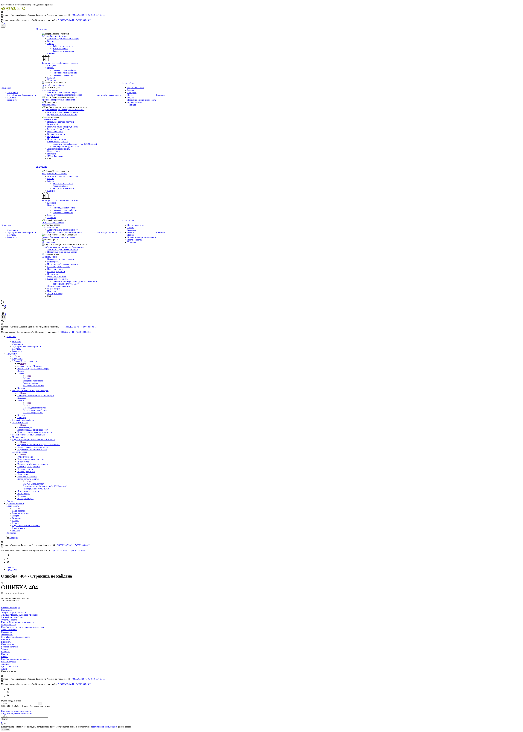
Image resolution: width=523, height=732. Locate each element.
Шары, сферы (53, 151)
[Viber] (8, 559)
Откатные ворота (50, 90)
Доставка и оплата (112, 95)
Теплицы (51, 80)
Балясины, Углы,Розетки (58, 129)
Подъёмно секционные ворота (141, 100)
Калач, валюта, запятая (57, 141)
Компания (6, 88)
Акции (100, 95)
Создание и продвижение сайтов (16, 713)
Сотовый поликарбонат (53, 85)
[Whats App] (8, 562)
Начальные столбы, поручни (60, 122)
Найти (4, 719)
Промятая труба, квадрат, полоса (62, 127)
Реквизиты (12, 100)
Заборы (50, 43)
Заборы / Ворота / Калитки (54, 36)
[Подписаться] (40, 703)
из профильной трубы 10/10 (66, 146)
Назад (17, 339)
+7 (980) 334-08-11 (96, 15)
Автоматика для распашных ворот (63, 38)
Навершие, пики (55, 131)
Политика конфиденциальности (16, 711)
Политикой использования (104, 727)
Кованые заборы (60, 48)
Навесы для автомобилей (64, 70)
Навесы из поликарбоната (65, 73)
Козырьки (51, 65)
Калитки (51, 53)
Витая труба (53, 124)
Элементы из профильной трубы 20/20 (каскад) (75, 144)
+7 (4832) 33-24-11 (65, 20)
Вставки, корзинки (56, 134)
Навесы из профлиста (63, 75)
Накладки (51, 154)
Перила (130, 97)
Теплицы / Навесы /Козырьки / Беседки (60, 63)
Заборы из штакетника (63, 51)
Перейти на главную (10, 607)
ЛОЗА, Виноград (55, 156)
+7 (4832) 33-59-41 (78, 15)
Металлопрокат (49, 104)
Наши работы (128, 83)
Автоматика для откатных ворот (62, 92)
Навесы (50, 68)
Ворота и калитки (135, 87)
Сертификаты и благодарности (21, 95)
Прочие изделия (134, 102)
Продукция (41, 29)
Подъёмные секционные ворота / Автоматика (63, 109)
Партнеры (11, 97)
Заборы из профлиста (63, 46)
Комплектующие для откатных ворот (64, 95)
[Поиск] (3, 26)
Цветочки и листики (56, 139)
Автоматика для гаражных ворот (62, 112)
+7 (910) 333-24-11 (83, 20)
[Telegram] (8, 556)
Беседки (51, 77)
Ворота (50, 41)
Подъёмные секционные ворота (62, 114)
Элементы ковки (49, 119)
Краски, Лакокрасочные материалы (58, 100)
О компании (12, 92)
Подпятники (53, 136)
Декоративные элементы (58, 149)
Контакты (160, 95)
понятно (5, 729)
